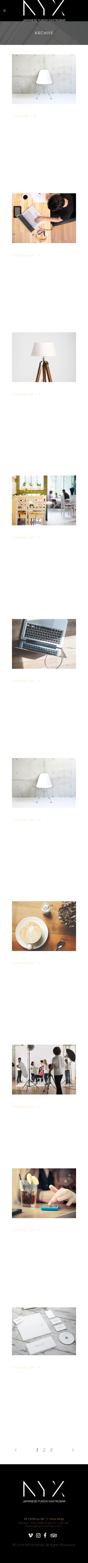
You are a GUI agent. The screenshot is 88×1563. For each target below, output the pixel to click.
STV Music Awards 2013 (36, 1375)
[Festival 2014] (44, 926)
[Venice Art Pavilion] (44, 357)
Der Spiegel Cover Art (36, 688)
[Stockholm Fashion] (44, 218)
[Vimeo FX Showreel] (44, 500)
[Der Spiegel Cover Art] (44, 644)
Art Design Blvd (29, 827)
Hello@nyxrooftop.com (44, 1526)
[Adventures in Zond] (44, 1193)
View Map (56, 1519)
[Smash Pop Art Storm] (44, 1070)
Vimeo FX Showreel (32, 545)
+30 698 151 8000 (43, 1523)
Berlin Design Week (33, 124)
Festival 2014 (26, 971)
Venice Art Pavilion (34, 402)
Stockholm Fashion (33, 263)
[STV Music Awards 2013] (44, 1331)
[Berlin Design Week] (44, 79)
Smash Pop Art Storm (34, 1114)
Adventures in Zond (33, 1238)
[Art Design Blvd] (44, 783)
